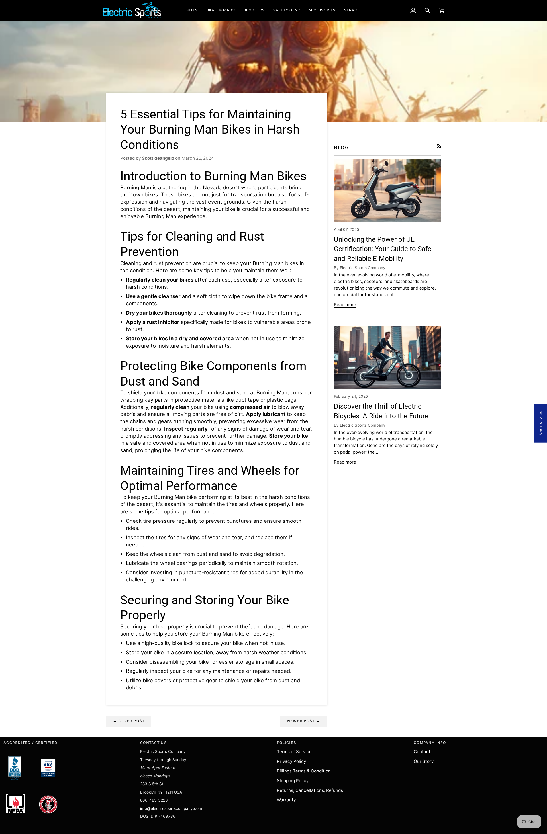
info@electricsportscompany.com (171, 808)
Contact (422, 751)
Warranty (286, 799)
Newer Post (303, 720)
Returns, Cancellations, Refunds (310, 790)
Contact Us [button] (153, 742)
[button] (192, 10)
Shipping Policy (293, 780)
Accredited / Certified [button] (30, 742)
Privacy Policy (291, 761)
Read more (345, 304)
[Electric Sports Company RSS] (439, 146)
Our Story (424, 761)
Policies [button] (286, 742)
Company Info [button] (430, 742)
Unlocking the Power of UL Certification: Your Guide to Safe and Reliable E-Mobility (382, 249)
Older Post (128, 720)
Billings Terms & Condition (304, 771)
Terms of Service (294, 751)
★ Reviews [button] (540, 423)
